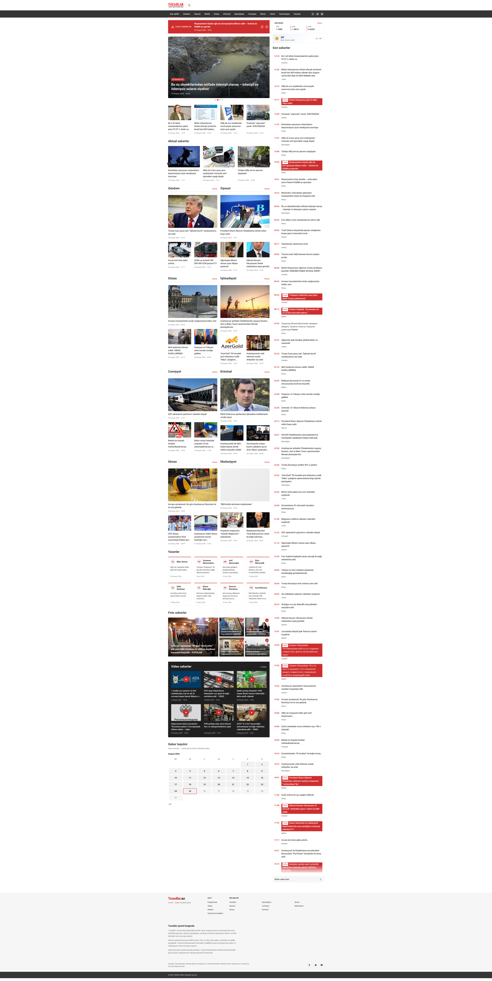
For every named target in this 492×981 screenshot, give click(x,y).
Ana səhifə (174, 14)
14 (233, 778)
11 (190, 778)
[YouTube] (322, 14)
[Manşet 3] (220, 100)
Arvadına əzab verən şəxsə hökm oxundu (178, 594)
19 (204, 784)
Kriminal (226, 14)
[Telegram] (317, 14)
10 (176, 778)
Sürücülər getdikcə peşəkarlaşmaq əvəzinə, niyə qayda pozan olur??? (230, 570)
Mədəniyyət (299, 906)
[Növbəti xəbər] (265, 67)
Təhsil (272, 14)
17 (176, 784)
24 (176, 791)
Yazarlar (297, 14)
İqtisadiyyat (239, 14)
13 (219, 778)
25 (190, 791)
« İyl (169, 804)
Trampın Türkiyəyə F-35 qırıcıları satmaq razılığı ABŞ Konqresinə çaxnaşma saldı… (205, 570)
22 (248, 784)
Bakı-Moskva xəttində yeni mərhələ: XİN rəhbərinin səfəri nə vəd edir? (258, 596)
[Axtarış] (189, 5)
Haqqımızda (212, 902)
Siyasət (197, 14)
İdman (263, 14)
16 (262, 778)
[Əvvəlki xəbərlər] (169, 164)
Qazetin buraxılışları (215, 913)
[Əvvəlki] (262, 27)
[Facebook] (313, 14)
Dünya (216, 14)
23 (262, 784)
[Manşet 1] (215, 100)
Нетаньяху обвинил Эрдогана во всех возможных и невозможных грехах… (231, 596)
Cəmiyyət (252, 14)
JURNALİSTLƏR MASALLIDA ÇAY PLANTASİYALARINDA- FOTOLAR (258, 570)
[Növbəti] (267, 27)
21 (233, 784)
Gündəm (186, 14)
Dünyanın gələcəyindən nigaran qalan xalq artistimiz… (205, 596)
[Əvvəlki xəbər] (172, 67)
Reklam (210, 910)
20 (219, 784)
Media (207, 14)
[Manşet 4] (222, 100)
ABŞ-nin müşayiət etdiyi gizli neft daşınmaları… (179, 568)
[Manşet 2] (217, 100)
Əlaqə (210, 906)
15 (248, 778)
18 (190, 784)
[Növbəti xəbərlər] (268, 164)
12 (204, 778)
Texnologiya (284, 14)
